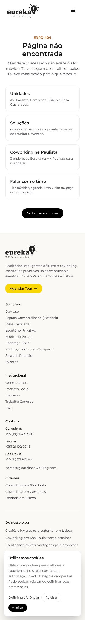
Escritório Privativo (20, 330)
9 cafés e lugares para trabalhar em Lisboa (38, 531)
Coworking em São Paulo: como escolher (38, 538)
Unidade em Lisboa (20, 498)
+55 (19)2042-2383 (19, 434)
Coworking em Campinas (25, 492)
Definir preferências (24, 597)
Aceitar (17, 608)
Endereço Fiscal (17, 343)
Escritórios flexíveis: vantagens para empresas (41, 545)
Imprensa (12, 395)
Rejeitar (51, 597)
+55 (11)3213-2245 (18, 459)
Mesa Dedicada (17, 324)
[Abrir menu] (73, 10)
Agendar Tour (21, 288)
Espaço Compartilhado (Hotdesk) (31, 318)
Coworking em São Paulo (25, 485)
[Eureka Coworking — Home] (23, 10)
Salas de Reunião (18, 356)
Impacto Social (17, 389)
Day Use (12, 311)
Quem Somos (16, 383)
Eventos (11, 362)
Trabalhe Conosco (19, 402)
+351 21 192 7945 (17, 447)
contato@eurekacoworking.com (31, 468)
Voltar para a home (42, 213)
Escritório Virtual (18, 337)
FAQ (8, 408)
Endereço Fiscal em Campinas (29, 349)
